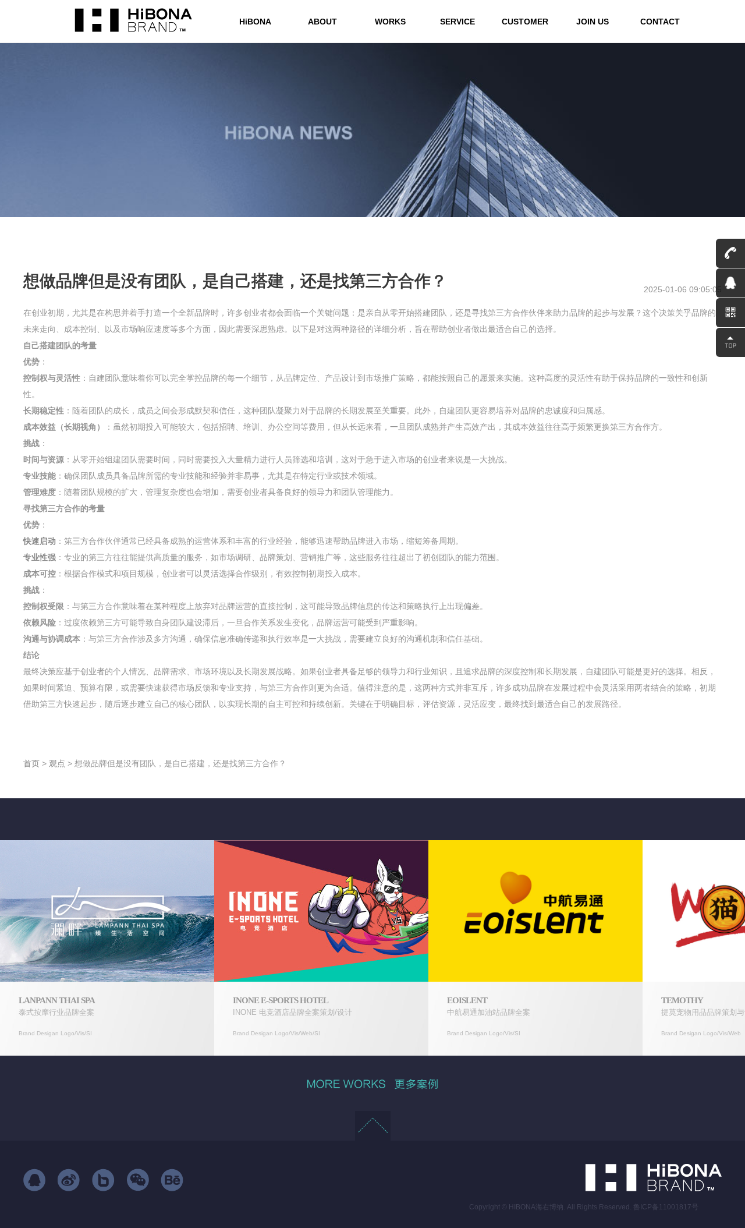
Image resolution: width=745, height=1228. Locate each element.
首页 (31, 763)
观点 (57, 763)
